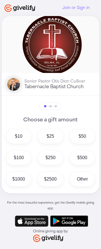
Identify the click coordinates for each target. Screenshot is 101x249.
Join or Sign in (76, 8)
